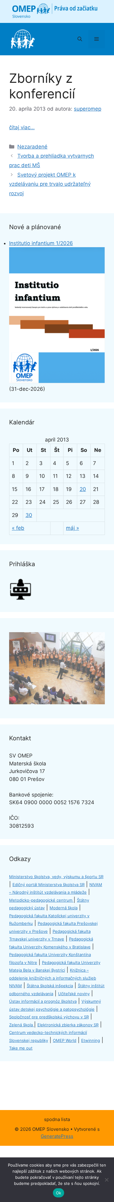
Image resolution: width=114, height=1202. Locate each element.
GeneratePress (57, 1136)
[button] (79, 39)
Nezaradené (32, 147)
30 (29, 515)
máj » (72, 528)
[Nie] (106, 1180)
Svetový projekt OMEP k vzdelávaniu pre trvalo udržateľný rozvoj (50, 184)
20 (83, 489)
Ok (58, 1192)
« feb (18, 528)
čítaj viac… (22, 127)
